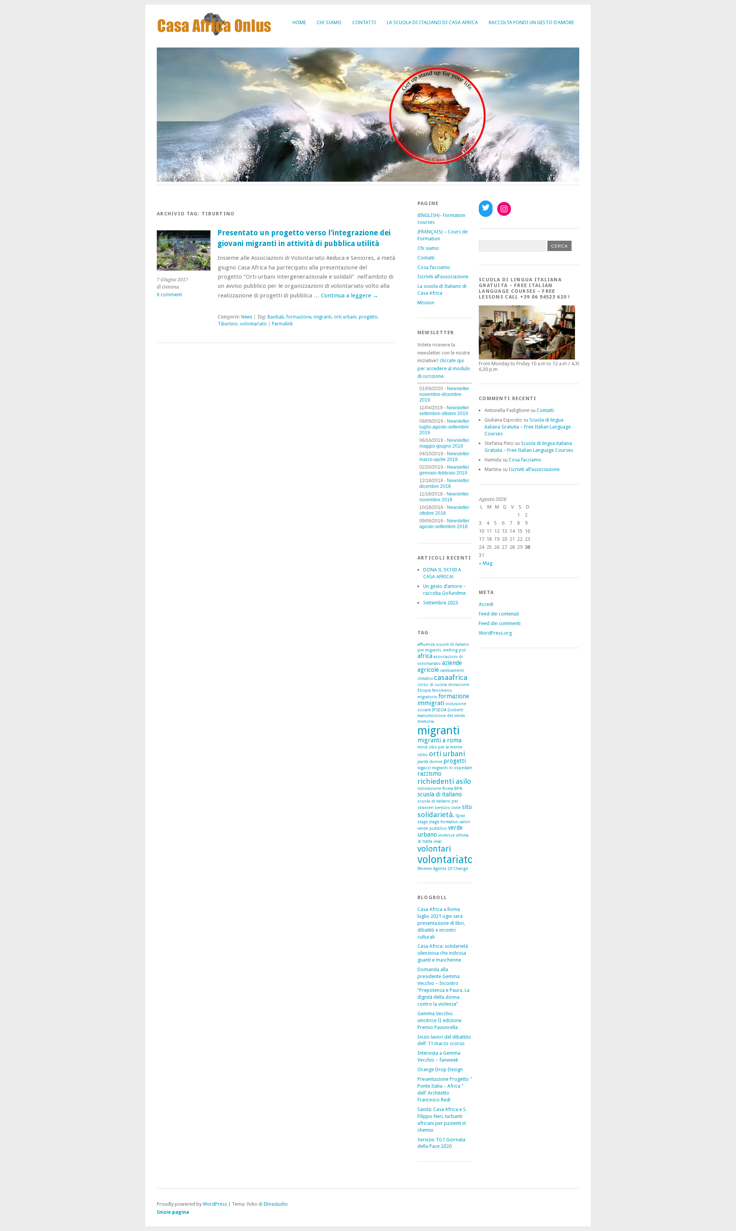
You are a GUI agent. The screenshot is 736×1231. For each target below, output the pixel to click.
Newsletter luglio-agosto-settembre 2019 (444, 427)
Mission (425, 302)
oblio (422, 754)
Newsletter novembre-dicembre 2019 (444, 394)
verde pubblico (432, 828)
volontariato (253, 324)
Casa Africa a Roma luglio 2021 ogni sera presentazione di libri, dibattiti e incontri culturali (441, 923)
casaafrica (450, 677)
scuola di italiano (439, 794)
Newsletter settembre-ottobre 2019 (444, 410)
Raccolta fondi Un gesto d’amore (531, 22)
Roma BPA (452, 788)
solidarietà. (435, 815)
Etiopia (424, 690)
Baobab (276, 317)
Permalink (282, 324)
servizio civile (448, 807)
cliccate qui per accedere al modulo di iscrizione (443, 368)
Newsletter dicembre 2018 (444, 483)
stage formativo (443, 821)
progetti (455, 761)
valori (465, 821)
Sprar (460, 815)
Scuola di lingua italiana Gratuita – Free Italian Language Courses (528, 427)
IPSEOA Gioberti (447, 709)
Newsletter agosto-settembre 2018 (444, 523)
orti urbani (345, 317)
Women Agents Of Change (442, 868)
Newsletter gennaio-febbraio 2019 (444, 470)
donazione (458, 684)
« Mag (485, 563)
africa (424, 656)
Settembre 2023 (440, 603)
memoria (425, 721)
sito (467, 807)
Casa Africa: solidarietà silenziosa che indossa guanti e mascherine (442, 953)
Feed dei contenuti (499, 614)
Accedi (486, 604)
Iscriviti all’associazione (442, 276)
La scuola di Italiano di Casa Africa (432, 22)
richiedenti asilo (444, 781)
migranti (323, 317)
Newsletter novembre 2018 (444, 496)
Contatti (364, 22)
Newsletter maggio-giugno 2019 (444, 443)
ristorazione (429, 788)
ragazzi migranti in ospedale (444, 767)
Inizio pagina (173, 1212)
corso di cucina (432, 684)
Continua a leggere (349, 295)
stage (422, 821)
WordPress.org (495, 633)
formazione (298, 317)
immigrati (430, 703)
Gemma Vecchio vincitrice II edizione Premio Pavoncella (439, 1020)
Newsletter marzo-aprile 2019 (444, 456)
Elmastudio (276, 1204)
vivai (438, 841)
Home (299, 22)
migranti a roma (439, 740)
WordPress (215, 1204)
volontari (434, 848)
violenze (446, 835)
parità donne (429, 761)
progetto (368, 317)
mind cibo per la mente (439, 747)
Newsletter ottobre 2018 (444, 510)
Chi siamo (329, 22)
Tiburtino (228, 324)
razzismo (429, 773)
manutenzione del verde (441, 715)
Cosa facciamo (433, 267)
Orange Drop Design (440, 1069)
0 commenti (169, 294)
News (246, 317)
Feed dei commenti (500, 623)
